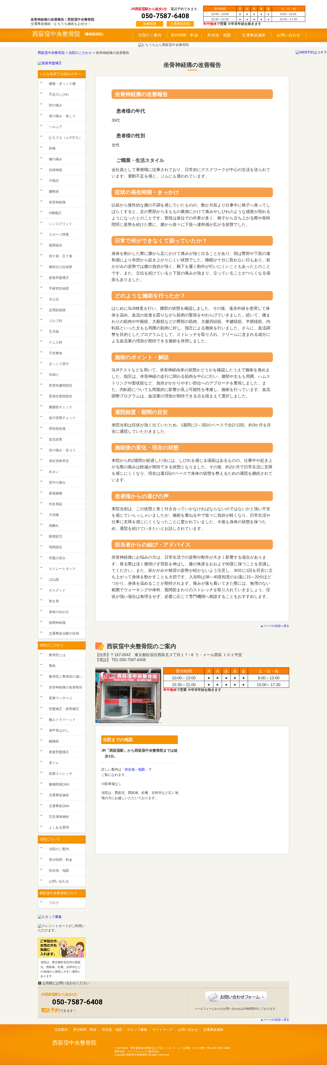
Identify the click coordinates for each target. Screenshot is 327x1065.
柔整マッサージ (60, 698)
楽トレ (54, 763)
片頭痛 (54, 515)
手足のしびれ (59, 94)
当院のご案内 (150, 35)
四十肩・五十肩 (60, 256)
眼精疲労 (55, 536)
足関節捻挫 (57, 310)
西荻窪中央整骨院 (56, 33)
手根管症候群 (59, 288)
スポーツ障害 (59, 234)
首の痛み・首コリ (62, 450)
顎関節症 (55, 547)
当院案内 (61, 1029)
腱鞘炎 (54, 191)
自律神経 (55, 170)
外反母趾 (55, 504)
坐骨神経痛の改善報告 (65, 687)
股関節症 (55, 245)
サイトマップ (162, 1029)
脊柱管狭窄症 (59, 461)
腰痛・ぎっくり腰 (62, 84)
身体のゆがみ (59, 612)
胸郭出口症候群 (60, 267)
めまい (54, 472)
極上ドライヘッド (62, 719)
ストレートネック (62, 569)
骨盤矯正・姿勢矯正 (64, 709)
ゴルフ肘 (55, 321)
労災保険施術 (59, 817)
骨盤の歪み (57, 558)
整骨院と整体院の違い (65, 676)
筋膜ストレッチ (60, 773)
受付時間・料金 (184, 35)
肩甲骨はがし (59, 730)
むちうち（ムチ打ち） (65, 137)
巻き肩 (54, 601)
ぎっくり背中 (59, 364)
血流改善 (55, 439)
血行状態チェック (62, 418)
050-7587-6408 (77, 1002)
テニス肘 (55, 342)
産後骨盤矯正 (59, 278)
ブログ (54, 903)
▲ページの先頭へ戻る (274, 626)
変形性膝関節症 (60, 385)
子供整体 (55, 353)
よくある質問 (59, 827)
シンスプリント (60, 224)
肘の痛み (55, 105)
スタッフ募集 (137, 1029)
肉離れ (54, 525)
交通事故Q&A (59, 806)
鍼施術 (54, 741)
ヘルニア (55, 127)
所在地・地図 (219, 35)
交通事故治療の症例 (64, 633)
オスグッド (57, 590)
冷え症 (54, 299)
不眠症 (54, 181)
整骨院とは (57, 655)
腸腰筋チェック (60, 407)
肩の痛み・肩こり (62, 116)
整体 (52, 666)
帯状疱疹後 (57, 428)
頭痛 (52, 148)
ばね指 (54, 579)
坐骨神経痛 (57, 202)
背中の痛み (57, 482)
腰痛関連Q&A (59, 784)
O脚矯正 (55, 213)
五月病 (54, 331)
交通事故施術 (254, 35)
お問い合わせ (288, 35)
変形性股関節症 (60, 396)
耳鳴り (54, 375)
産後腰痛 (55, 493)
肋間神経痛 (57, 622)
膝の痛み (55, 159)
